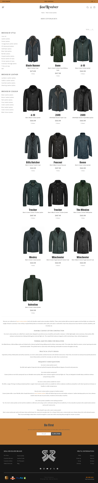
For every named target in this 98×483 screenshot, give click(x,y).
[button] (3, 7)
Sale (3, 68)
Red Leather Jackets (7, 100)
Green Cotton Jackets (8, 110)
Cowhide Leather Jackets (8, 83)
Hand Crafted (20, 456)
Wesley (33, 257)
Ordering (78, 458)
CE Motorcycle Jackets (8, 46)
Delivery (92, 456)
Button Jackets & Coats (8, 59)
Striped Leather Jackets (8, 56)
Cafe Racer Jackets (6, 49)
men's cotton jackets (22, 321)
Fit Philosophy (20, 461)
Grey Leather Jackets (7, 102)
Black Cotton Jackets (7, 112)
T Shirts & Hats (6, 66)
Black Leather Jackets (7, 95)
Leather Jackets (6, 39)
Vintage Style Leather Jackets (10, 44)
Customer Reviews (8, 458)
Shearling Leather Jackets (8, 85)
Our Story (6, 455)
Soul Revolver (55, 479)
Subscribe (56, 434)
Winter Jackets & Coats (8, 61)
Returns (92, 458)
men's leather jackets (40, 393)
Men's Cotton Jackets (51, 12)
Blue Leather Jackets (7, 107)
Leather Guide (20, 458)
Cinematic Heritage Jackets (9, 63)
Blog (18, 463)
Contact (92, 461)
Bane (57, 65)
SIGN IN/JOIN (6, 1)
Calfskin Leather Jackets (8, 80)
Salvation (33, 305)
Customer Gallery (8, 461)
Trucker (33, 210)
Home (42, 12)
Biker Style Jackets (7, 51)
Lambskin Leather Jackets (9, 78)
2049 (57, 115)
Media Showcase (8, 463)
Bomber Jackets (6, 54)
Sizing (79, 461)
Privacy (92, 463)
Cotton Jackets (6, 41)
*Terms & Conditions (49, 477)
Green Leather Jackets (8, 105)
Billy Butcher (33, 162)
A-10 (83, 65)
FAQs (79, 455)
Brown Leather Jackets (8, 97)
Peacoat (58, 162)
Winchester (58, 257)
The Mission (83, 210)
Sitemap (79, 463)
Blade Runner (33, 65)
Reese (83, 162)
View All (4, 36)
